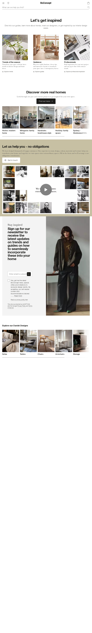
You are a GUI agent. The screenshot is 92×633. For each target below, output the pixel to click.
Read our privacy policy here (19, 300)
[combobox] (46, 7)
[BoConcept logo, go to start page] (46, 3)
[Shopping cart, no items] (88, 3)
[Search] (88, 7)
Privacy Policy (21, 306)
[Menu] (3, 3)
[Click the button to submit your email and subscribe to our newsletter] (29, 274)
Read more (18, 296)
